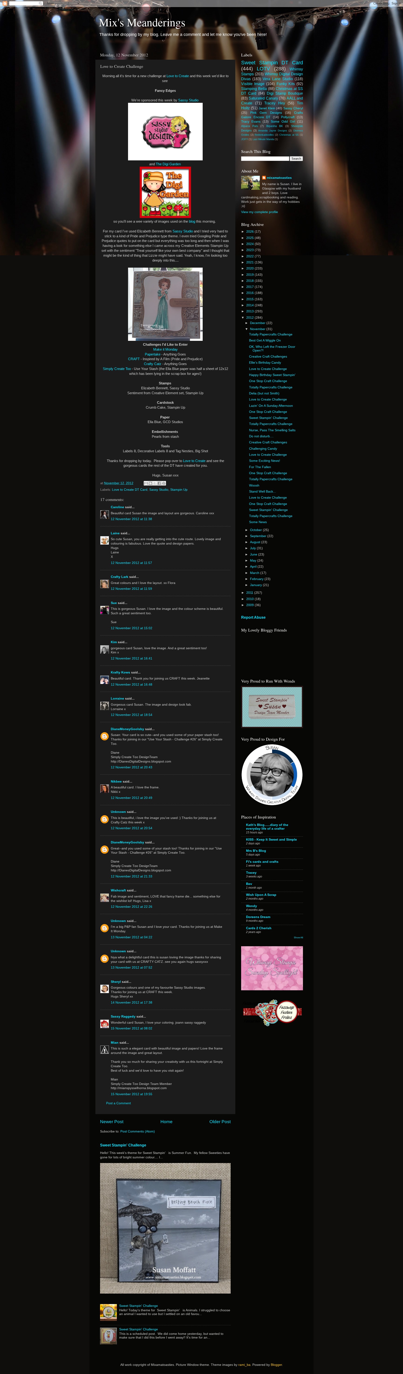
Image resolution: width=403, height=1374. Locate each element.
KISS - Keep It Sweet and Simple (271, 839)
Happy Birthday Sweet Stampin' (272, 375)
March (255, 573)
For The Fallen (260, 467)
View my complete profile (259, 212)
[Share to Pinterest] (163, 483)
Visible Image (252, 84)
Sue (114, 603)
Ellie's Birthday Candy (265, 362)
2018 (250, 281)
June (254, 554)
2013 (250, 311)
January (256, 585)
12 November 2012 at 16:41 (131, 658)
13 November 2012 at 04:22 (131, 937)
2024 (250, 244)
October (256, 530)
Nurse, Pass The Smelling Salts (272, 430)
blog (192, 221)
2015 (250, 299)
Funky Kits (286, 84)
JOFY (244, 139)
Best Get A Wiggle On (265, 340)
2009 (250, 605)
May (253, 560)
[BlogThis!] (150, 483)
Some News (258, 522)
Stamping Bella (254, 88)
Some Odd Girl (283, 121)
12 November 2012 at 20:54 (131, 828)
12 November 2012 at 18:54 (131, 715)
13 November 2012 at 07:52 (131, 967)
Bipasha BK (274, 126)
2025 (250, 238)
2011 (250, 592)
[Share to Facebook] (159, 483)
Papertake (152, 354)
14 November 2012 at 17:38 (131, 1002)
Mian (114, 1042)
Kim (114, 642)
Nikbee (116, 781)
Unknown (118, 812)
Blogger (276, 1365)
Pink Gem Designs (266, 112)
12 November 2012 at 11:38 (131, 519)
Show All (298, 937)
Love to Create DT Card (129, 489)
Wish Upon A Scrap (261, 895)
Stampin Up (179, 489)
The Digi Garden (168, 164)
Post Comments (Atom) (137, 1131)
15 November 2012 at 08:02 (131, 1028)
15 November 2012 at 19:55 (131, 1094)
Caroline (117, 507)
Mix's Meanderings (142, 21)
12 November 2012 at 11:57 (131, 563)
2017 (250, 287)
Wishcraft (118, 890)
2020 (250, 268)
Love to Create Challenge (268, 369)
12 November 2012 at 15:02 (131, 628)
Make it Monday (165, 349)
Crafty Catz (152, 364)
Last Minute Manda (263, 139)
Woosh (254, 485)
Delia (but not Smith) (264, 393)
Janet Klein (267, 108)
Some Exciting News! (264, 461)
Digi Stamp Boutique (285, 93)
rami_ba (244, 1365)
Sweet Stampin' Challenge (123, 1145)
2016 (250, 293)
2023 (250, 250)
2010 (250, 599)
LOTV (263, 69)
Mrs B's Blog (256, 851)
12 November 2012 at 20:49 (131, 798)
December (258, 323)
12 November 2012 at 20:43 (131, 767)
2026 (250, 231)
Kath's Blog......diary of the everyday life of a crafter (267, 826)
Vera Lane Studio (278, 79)
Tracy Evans (251, 121)
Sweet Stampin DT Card (272, 63)
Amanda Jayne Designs (272, 130)
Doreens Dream (258, 917)
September (258, 536)
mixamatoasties (279, 178)
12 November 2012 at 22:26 (131, 906)
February (257, 579)
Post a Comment (118, 1103)
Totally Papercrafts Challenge (270, 334)
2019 (250, 274)
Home (166, 1121)
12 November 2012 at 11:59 (131, 588)
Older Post (220, 1121)
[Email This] (146, 483)
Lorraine (117, 698)
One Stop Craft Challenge (268, 381)
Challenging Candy (263, 448)
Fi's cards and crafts (262, 861)
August (255, 542)
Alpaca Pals (249, 126)
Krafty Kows (120, 672)
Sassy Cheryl (293, 108)
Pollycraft (288, 117)
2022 (250, 256)
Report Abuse (253, 617)
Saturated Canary (263, 98)
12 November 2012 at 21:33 (131, 876)
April (253, 566)
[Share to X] (155, 483)
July (253, 548)
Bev (249, 884)
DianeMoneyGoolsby (127, 729)
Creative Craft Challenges (268, 356)
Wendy (251, 906)
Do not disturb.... (261, 436)
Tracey (251, 872)
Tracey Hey (274, 103)
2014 (250, 305)
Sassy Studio (188, 100)
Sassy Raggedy (123, 1016)
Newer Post (111, 1121)
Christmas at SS (289, 134)
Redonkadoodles (264, 134)
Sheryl (116, 982)
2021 (250, 262)
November (258, 329)
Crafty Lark (119, 577)
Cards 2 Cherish (258, 928)
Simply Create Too (117, 369)
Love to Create (178, 76)
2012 (250, 317)
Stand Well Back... (262, 491)
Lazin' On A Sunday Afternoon (271, 405)
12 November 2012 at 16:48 (131, 684)
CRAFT (134, 359)
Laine (115, 533)
